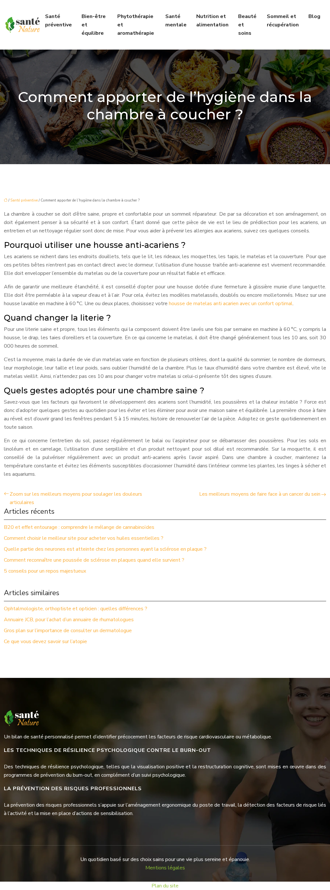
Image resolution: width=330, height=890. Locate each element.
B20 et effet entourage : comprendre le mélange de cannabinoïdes (79, 527)
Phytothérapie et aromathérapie (135, 25)
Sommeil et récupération (283, 20)
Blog (314, 16)
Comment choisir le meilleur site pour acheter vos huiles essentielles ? (83, 538)
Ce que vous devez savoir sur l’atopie (45, 641)
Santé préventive (58, 20)
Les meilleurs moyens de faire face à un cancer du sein (259, 494)
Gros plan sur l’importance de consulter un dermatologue (68, 630)
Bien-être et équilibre (94, 25)
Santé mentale (176, 20)
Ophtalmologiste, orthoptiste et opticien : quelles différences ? (75, 608)
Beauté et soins (247, 25)
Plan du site (165, 885)
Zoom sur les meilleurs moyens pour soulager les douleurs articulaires (76, 498)
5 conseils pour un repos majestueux (45, 571)
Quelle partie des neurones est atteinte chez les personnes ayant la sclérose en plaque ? (105, 549)
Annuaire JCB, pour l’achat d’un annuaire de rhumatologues (69, 619)
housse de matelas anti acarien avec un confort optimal (231, 303)
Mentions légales (165, 867)
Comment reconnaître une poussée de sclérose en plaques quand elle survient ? (94, 560)
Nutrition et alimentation (212, 20)
